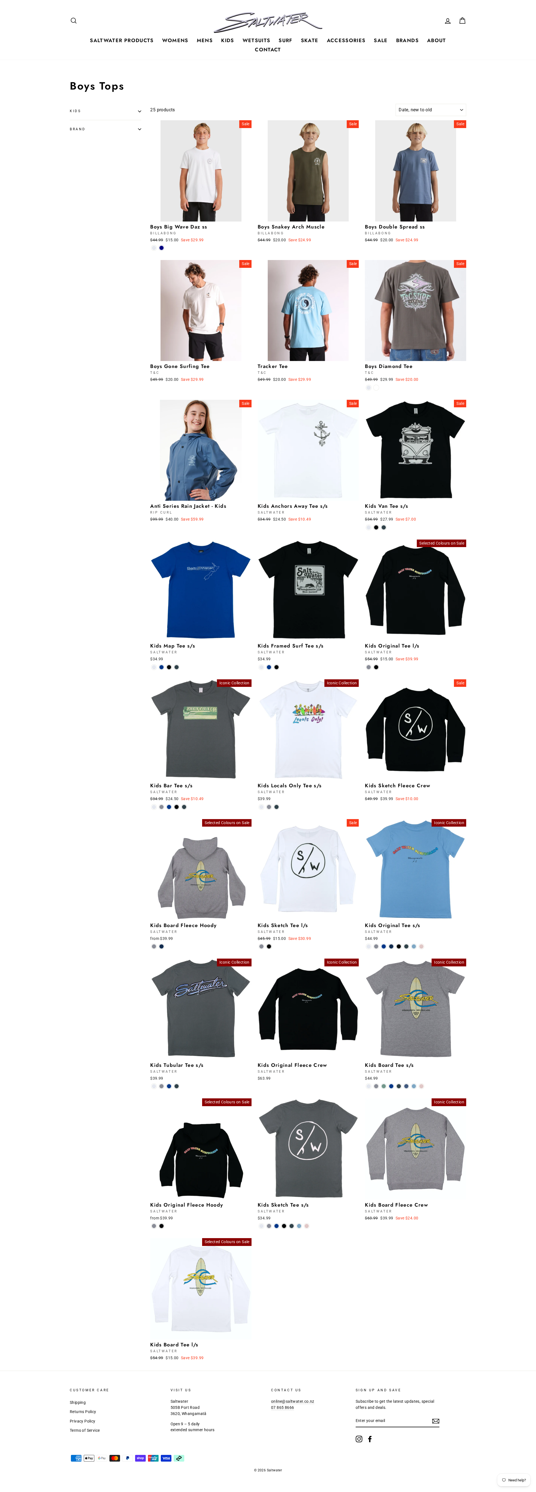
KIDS (227, 40)
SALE (380, 40)
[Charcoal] (383, 527)
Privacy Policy (82, 1421)
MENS (205, 40)
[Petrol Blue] (406, 1086)
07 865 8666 (282, 1407)
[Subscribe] (435, 1421)
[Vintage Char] (376, 387)
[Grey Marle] (368, 667)
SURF (285, 40)
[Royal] (161, 667)
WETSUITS (257, 40)
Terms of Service (85, 1430)
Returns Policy (83, 1411)
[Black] (376, 527)
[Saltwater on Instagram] (359, 1439)
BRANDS (407, 40)
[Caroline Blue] (414, 946)
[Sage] (383, 1086)
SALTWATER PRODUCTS (122, 40)
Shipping (78, 1402)
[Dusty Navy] (161, 248)
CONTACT (268, 49)
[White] (154, 248)
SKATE (310, 40)
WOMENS (175, 40)
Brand (78, 129)
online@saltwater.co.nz (292, 1401)
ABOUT (436, 40)
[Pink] (421, 946)
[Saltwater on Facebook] (370, 1439)
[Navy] (161, 946)
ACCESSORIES (346, 40)
